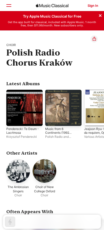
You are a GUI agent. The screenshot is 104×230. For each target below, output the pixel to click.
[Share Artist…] (94, 38)
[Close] (100, 15)
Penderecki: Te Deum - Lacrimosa (22, 130)
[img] (52, 5)
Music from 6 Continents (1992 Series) (57, 132)
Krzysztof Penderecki (21, 137)
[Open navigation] (8, 5)
